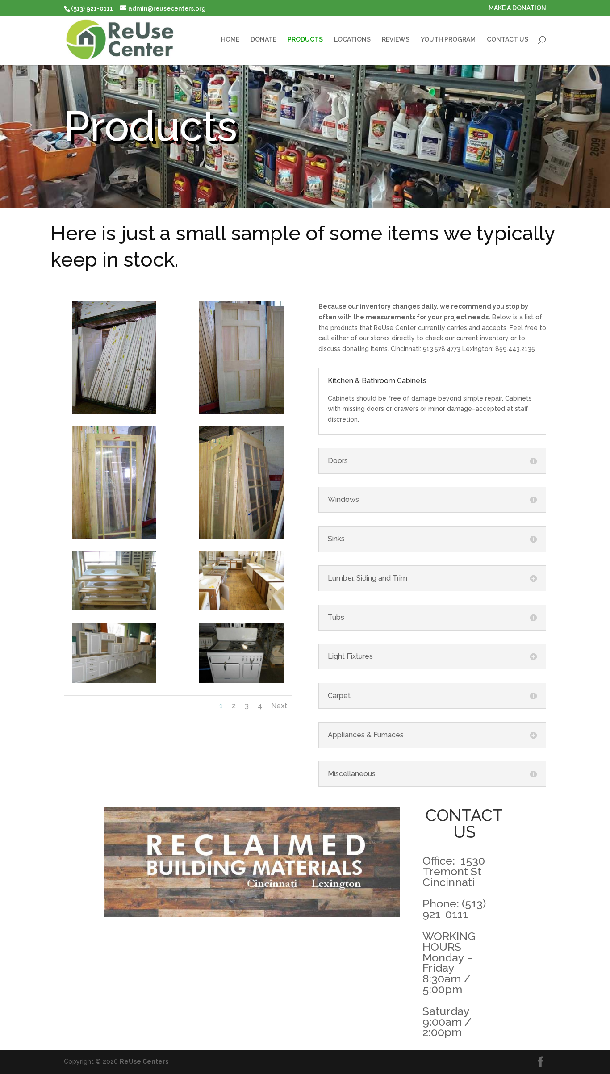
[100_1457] (241, 536)
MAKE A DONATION (517, 8)
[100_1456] (114, 536)
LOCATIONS (352, 39)
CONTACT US (507, 39)
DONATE (263, 39)
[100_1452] (114, 411)
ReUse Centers (144, 1061)
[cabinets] (114, 680)
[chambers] (241, 680)
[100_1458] (114, 608)
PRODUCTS (305, 39)
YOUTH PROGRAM (448, 39)
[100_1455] (241, 411)
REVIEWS (395, 39)
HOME (230, 39)
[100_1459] (241, 608)
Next (279, 706)
